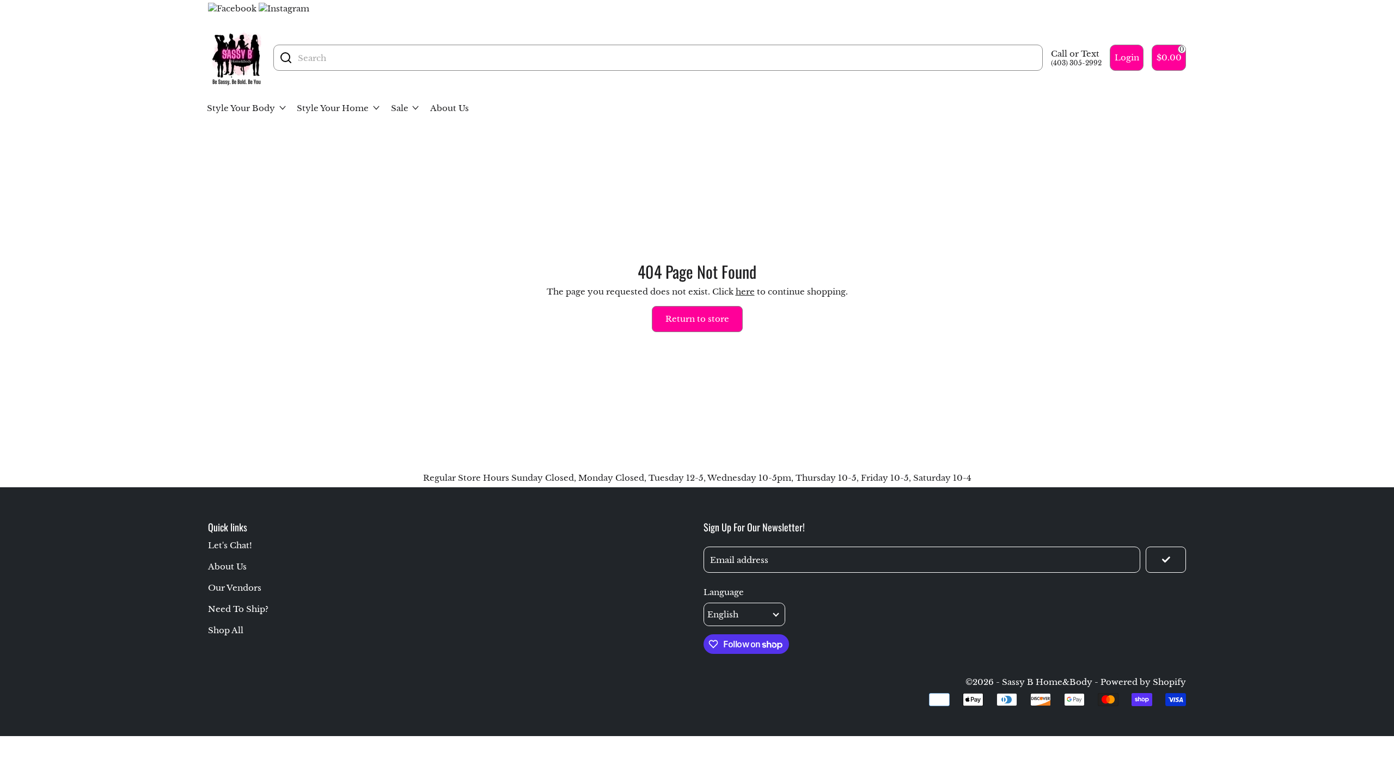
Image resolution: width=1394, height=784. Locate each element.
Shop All (225, 630)
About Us (227, 566)
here (745, 291)
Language (724, 592)
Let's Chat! (230, 545)
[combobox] (667, 58)
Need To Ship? (238, 609)
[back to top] (1352, 668)
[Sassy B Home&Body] (236, 58)
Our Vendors (234, 588)
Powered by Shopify (1143, 682)
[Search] (285, 57)
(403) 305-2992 (1076, 63)
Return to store (697, 319)
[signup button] (1166, 560)
